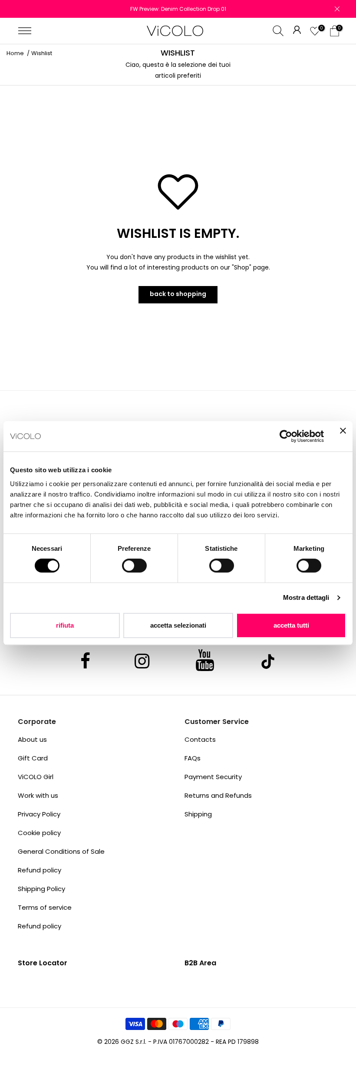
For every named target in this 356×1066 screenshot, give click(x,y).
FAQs (193, 758)
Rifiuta (65, 625)
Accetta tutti (291, 625)
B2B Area (200, 963)
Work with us (38, 795)
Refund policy (39, 870)
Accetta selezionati (178, 625)
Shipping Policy (41, 888)
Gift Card (33, 758)
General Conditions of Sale (61, 851)
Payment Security (213, 776)
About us (32, 739)
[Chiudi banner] (343, 436)
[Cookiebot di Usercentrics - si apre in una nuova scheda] (286, 436)
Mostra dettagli (306, 597)
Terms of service (45, 907)
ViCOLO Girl (35, 776)
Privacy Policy (39, 814)
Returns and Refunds (218, 795)
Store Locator (42, 963)
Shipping (198, 814)
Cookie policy (39, 832)
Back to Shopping (178, 294)
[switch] (134, 565)
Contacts (200, 739)
